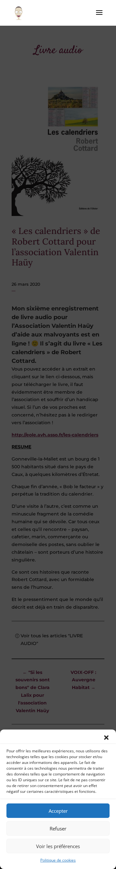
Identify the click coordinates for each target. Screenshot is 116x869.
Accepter (58, 811)
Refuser (58, 828)
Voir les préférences (58, 846)
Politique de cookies (58, 860)
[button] (106, 737)
